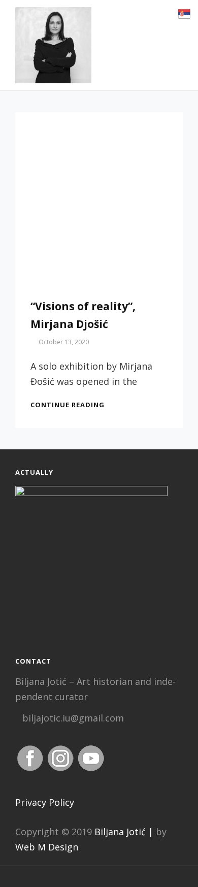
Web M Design (46, 847)
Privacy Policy (44, 802)
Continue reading (67, 404)
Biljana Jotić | (123, 832)
